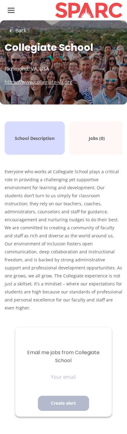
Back (20, 30)
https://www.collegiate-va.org (38, 82)
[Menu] (11, 10)
